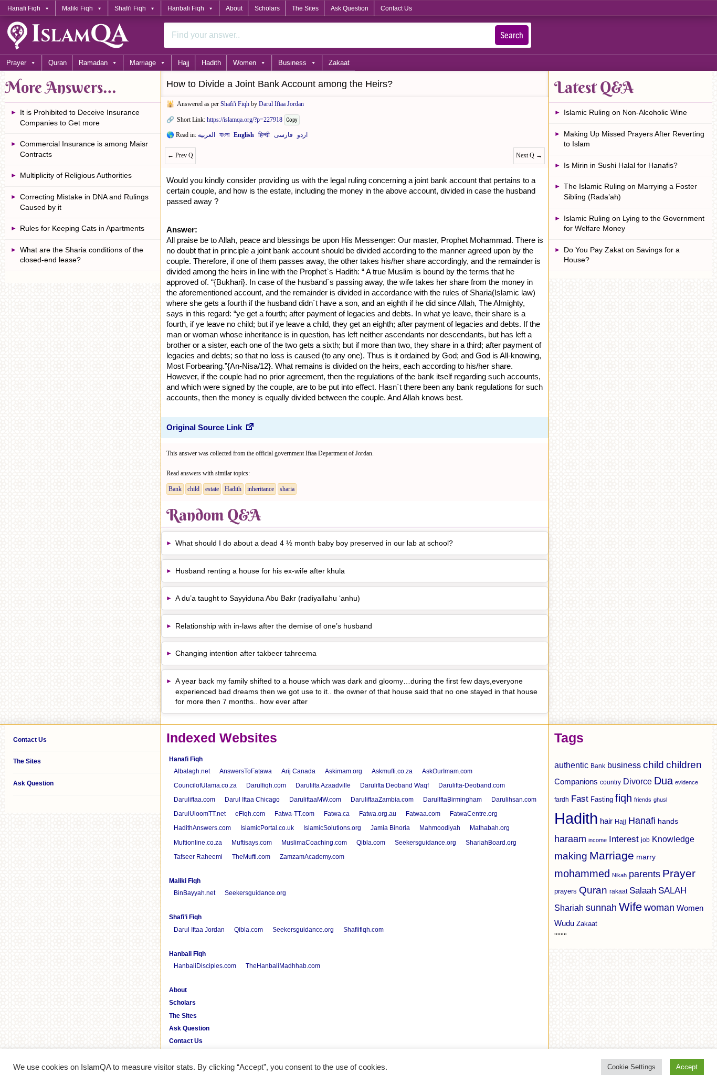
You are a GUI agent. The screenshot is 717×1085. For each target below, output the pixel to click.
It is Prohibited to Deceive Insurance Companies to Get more (80, 117)
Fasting (602, 799)
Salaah (642, 890)
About (234, 8)
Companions (576, 781)
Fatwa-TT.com (294, 813)
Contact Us (396, 8)
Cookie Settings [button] (631, 1067)
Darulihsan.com (513, 799)
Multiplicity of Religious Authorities (76, 175)
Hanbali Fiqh (185, 8)
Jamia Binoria (390, 828)
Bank (175, 489)
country (610, 782)
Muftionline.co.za (198, 842)
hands (668, 821)
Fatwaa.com (423, 813)
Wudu (564, 923)
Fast (579, 799)
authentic (571, 765)
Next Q (529, 155)
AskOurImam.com (447, 771)
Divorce (637, 781)
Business (292, 63)
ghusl (660, 799)
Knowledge (673, 839)
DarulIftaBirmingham (452, 799)
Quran (57, 63)
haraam (570, 838)
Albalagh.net (192, 771)
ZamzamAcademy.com (312, 856)
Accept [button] (687, 1067)
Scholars (267, 8)
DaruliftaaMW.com (315, 799)
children (684, 764)
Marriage (143, 63)
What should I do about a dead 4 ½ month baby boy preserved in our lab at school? (314, 543)
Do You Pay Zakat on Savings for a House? (622, 255)
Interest (624, 839)
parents (644, 874)
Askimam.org (343, 771)
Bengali (224, 137)
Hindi (264, 137)
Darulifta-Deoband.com (471, 785)
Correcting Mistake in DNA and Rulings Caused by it (84, 202)
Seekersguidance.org (425, 842)
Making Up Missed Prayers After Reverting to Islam (634, 139)
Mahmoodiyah (439, 828)
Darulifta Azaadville (323, 785)
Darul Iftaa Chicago (252, 799)
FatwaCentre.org (474, 813)
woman (659, 907)
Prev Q (180, 155)
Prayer (16, 63)
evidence (686, 782)
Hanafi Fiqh (23, 8)
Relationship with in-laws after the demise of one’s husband (273, 626)
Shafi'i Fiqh (130, 8)
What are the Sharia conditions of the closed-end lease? (81, 255)
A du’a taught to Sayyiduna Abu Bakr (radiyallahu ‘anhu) (267, 598)
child (193, 489)
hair (606, 820)
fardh (561, 799)
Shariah (569, 907)
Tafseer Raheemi (198, 856)
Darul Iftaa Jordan (281, 104)
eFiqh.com (250, 813)
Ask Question (349, 8)
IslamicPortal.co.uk (267, 828)
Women (244, 63)
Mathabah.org (490, 828)
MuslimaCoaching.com (314, 842)
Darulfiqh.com (266, 785)
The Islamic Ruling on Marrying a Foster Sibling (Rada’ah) (630, 191)
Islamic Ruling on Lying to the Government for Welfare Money (634, 223)
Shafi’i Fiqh (185, 917)
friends (642, 799)
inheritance (260, 489)
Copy (292, 119)
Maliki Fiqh (77, 8)
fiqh (623, 798)
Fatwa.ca (337, 813)
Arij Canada (298, 771)
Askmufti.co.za (392, 771)
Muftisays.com (251, 842)
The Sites (305, 8)
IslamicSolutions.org (332, 828)
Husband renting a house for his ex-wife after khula (260, 571)
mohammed (582, 873)
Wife (630, 906)
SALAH (672, 891)
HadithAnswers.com (202, 828)
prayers (565, 891)
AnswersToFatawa (245, 771)
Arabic (206, 137)
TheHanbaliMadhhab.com (283, 966)
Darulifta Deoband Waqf (394, 785)
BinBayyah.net (194, 893)
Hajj (183, 63)
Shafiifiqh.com (363, 929)
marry (646, 857)
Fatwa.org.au (377, 813)
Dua (663, 780)
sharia (287, 489)
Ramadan (93, 63)
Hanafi (642, 820)
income (597, 840)
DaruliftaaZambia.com (382, 799)
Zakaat (339, 63)
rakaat (618, 891)
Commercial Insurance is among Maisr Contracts (84, 149)
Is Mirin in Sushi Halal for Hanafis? (621, 165)
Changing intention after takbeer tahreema (246, 653)
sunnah (601, 907)
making (570, 855)
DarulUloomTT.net (200, 813)
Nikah (619, 875)
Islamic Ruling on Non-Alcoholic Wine (625, 112)
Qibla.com (370, 842)
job (645, 840)
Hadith (211, 63)
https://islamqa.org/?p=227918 (244, 119)
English (244, 137)
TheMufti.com (251, 856)
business (624, 765)
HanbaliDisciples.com (205, 966)
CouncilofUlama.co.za (205, 785)
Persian (283, 137)
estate (212, 489)
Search (511, 35)
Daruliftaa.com (194, 799)
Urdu (302, 137)
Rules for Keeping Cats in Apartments (82, 228)
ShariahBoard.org (491, 842)
